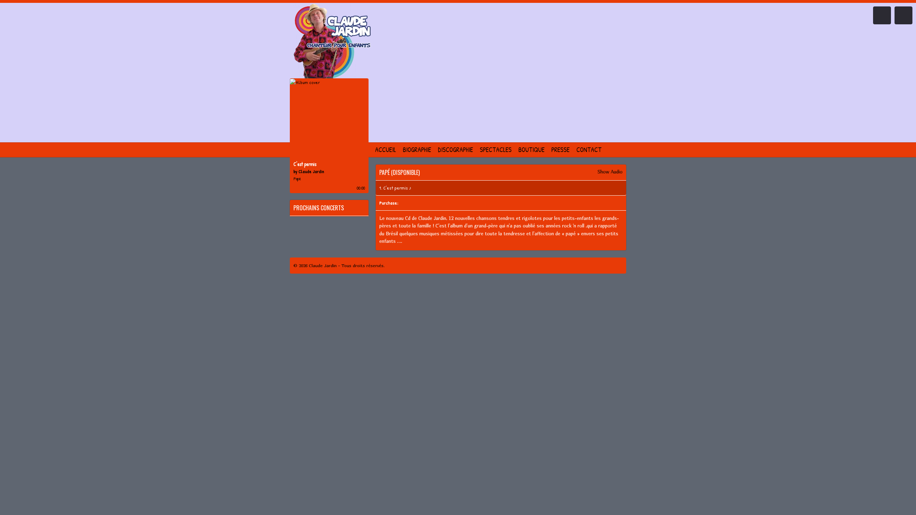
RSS (619, 265)
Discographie (455, 149)
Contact (588, 149)
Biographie (417, 149)
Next (903, 15)
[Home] (329, 41)
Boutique (531, 149)
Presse (560, 149)
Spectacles (496, 149)
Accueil (385, 149)
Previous (882, 15)
